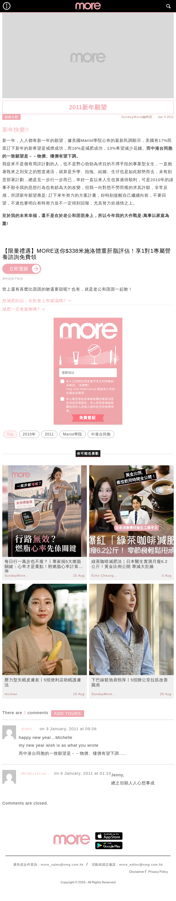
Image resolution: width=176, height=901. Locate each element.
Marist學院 (72, 434)
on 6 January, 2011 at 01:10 (82, 773)
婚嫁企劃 (11, 116)
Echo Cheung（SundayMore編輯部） (104, 575)
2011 (49, 434)
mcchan (11, 694)
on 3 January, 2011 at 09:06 (68, 729)
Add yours (67, 713)
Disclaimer (136, 871)
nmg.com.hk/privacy (80, 389)
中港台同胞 (101, 434)
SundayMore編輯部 (136, 117)
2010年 (29, 434)
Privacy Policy (158, 871)
